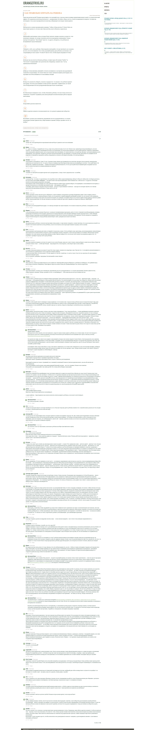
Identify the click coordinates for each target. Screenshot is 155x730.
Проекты (106, 7)
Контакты (106, 10)
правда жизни (27, 127)
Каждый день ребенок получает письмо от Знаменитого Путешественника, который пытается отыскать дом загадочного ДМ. (117, 43)
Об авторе (106, 3)
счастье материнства (43, 127)
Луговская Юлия (96, 15)
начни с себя (34, 127)
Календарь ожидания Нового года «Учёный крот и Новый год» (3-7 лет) (118, 29)
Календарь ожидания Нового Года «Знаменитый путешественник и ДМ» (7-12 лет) (116, 39)
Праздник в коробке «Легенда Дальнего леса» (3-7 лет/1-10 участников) (118, 19)
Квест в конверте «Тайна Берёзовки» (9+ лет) (114, 48)
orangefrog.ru (33, 2)
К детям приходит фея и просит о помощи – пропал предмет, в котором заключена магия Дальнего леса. (118, 23)
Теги (105, 13)
